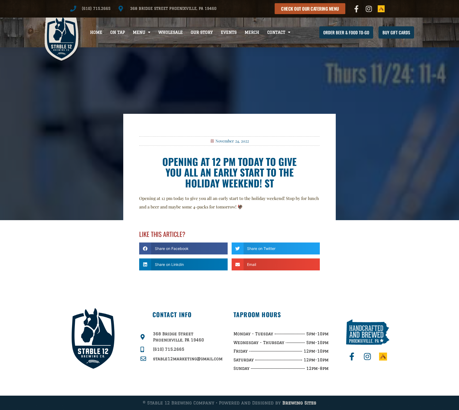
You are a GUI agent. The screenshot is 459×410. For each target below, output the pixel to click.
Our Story (202, 32)
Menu (139, 32)
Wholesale (170, 32)
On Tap (117, 32)
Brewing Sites (299, 402)
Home (96, 32)
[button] (183, 248)
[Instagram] (369, 8)
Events (229, 32)
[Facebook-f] (356, 8)
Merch (252, 32)
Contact (276, 32)
